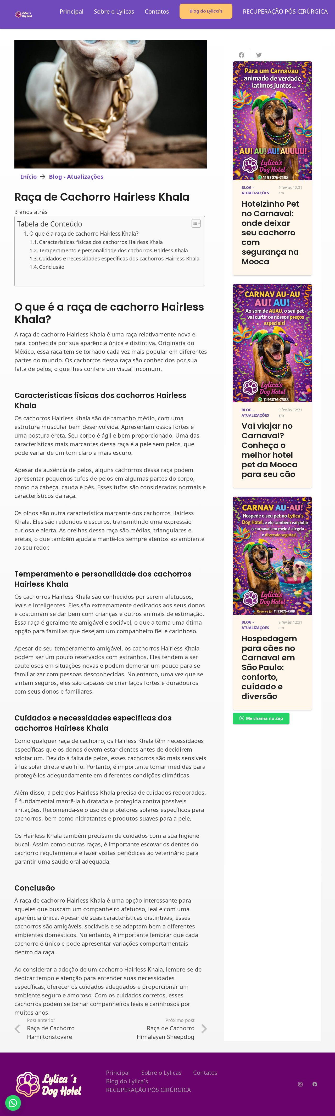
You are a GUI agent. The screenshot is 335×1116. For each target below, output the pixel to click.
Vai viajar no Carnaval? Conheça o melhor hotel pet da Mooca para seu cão (270, 450)
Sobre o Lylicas (161, 1072)
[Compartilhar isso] (241, 55)
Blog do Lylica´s (127, 1081)
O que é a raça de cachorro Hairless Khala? (83, 233)
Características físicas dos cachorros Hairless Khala (101, 242)
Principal (118, 1072)
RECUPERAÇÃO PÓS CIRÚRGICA (148, 1090)
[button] (13, 1103)
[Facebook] (315, 1084)
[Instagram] (300, 1084)
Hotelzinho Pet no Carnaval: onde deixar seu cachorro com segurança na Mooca (270, 233)
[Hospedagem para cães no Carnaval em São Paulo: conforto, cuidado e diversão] (272, 501)
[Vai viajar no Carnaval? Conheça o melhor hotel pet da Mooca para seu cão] (272, 288)
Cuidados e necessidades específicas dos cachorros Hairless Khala (119, 258)
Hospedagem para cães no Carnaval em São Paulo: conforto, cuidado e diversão (269, 667)
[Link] (23, 14)
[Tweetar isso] (258, 55)
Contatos (205, 1072)
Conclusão (51, 266)
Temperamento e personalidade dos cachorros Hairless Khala (113, 250)
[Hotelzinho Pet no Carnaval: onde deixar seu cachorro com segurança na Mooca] (272, 65)
